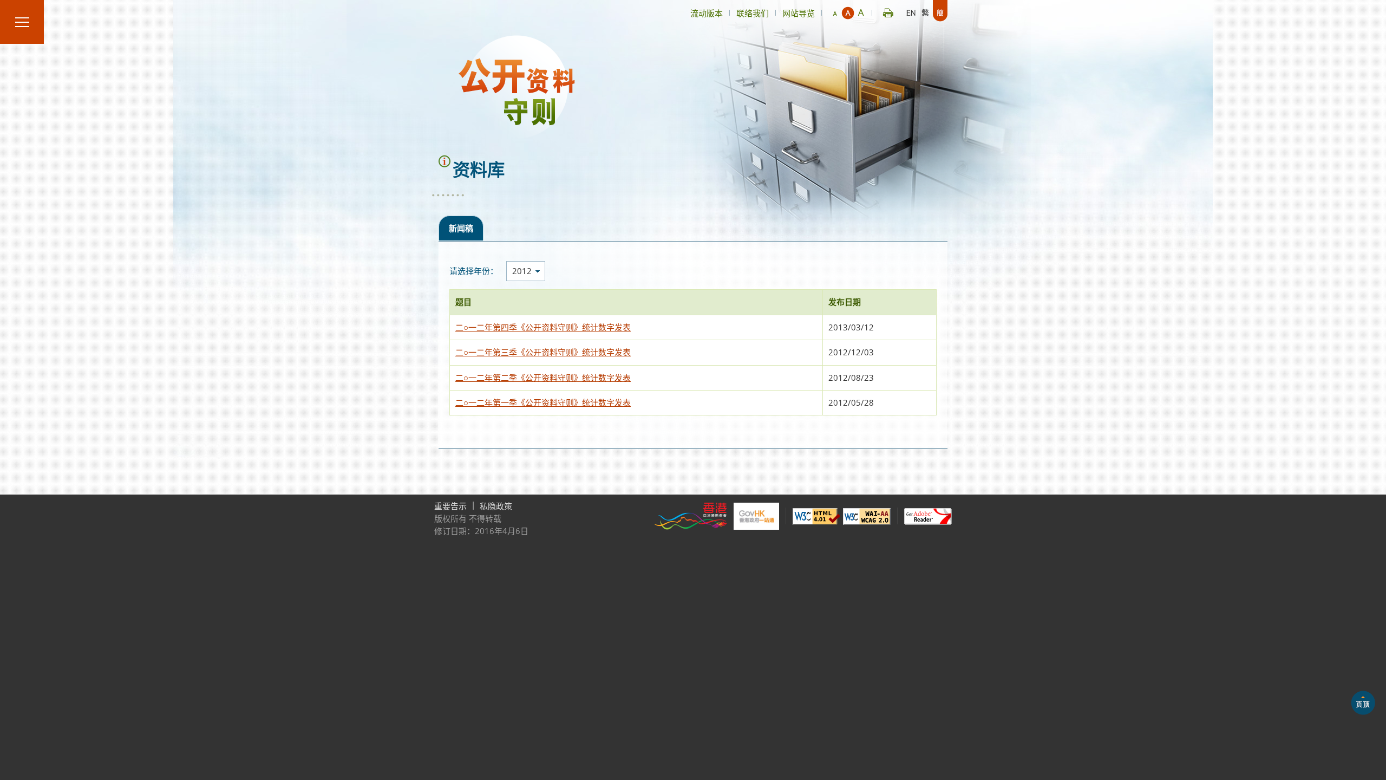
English (911, 11)
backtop (1363, 703)
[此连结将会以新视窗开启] (690, 516)
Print (888, 11)
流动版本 (706, 13)
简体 (940, 11)
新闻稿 (461, 228)
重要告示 (450, 505)
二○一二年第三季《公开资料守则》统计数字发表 (543, 352)
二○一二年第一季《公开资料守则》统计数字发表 (543, 402)
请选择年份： (473, 271)
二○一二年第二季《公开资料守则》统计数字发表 (543, 377)
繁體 (925, 11)
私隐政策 (496, 505)
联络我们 (752, 13)
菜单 (22, 22)
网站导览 (798, 13)
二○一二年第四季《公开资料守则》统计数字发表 (543, 327)
